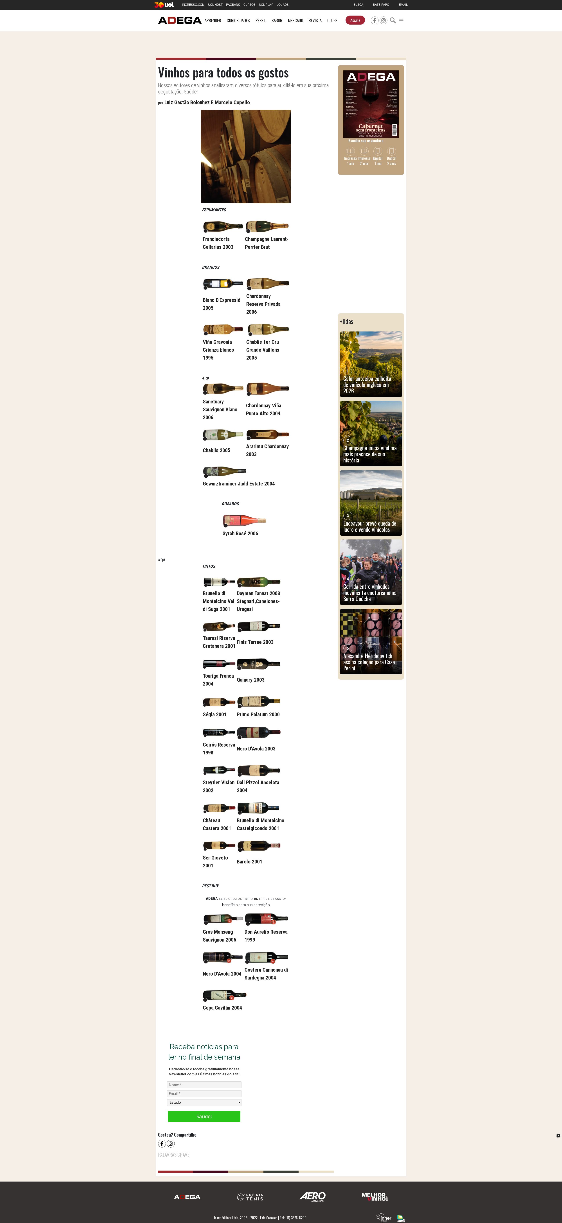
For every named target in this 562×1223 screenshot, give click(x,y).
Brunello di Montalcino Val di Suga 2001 (218, 601)
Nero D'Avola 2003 (256, 749)
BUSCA (358, 4)
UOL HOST (215, 4)
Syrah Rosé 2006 (240, 533)
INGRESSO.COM (193, 4)
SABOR (277, 20)
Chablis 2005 (216, 450)
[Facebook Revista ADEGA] (374, 19)
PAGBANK (233, 4)
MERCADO (295, 20)
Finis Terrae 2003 (255, 642)
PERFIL (261, 20)
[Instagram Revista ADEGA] (383, 19)
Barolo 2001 (249, 862)
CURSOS (249, 4)
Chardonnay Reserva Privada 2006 (263, 304)
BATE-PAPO (381, 4)
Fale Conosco (268, 1217)
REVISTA (315, 20)
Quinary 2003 (251, 680)
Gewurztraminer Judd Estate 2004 (239, 484)
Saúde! (204, 1116)
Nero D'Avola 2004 (222, 974)
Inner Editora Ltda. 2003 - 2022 (236, 1217)
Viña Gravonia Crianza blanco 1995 (218, 350)
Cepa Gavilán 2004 (222, 1008)
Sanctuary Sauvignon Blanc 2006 (220, 410)
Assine (355, 20)
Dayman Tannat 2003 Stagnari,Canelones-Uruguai (258, 601)
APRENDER (213, 20)
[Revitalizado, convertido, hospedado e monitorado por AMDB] (401, 1218)
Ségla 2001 (215, 714)
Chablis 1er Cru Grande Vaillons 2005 (262, 350)
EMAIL (403, 4)
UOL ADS (282, 4)
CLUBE (332, 20)
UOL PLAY (266, 4)
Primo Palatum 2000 (258, 714)
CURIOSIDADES (238, 20)
